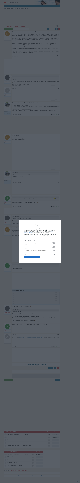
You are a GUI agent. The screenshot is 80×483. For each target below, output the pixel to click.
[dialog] (40, 241)
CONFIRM (32, 257)
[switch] (53, 243)
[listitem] (40, 240)
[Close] (59, 222)
